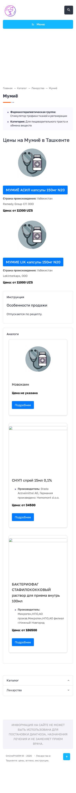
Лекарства (14, 690)
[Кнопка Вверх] (66, 756)
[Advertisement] (38, 58)
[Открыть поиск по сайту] (68, 10)
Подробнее (23, 405)
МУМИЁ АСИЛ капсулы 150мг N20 (35, 190)
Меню (41, 24)
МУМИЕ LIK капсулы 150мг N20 (33, 262)
